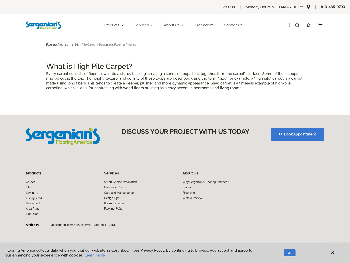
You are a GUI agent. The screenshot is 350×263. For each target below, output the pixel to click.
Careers (187, 187)
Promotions (204, 25)
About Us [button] (172, 25)
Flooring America (57, 44)
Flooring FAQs (113, 208)
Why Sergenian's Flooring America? (205, 182)
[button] (297, 25)
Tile (28, 187)
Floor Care (32, 213)
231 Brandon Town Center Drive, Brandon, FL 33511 (83, 224)
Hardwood (33, 203)
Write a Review (192, 198)
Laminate (32, 192)
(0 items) (320, 25)
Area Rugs (32, 208)
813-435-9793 (333, 7)
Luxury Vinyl (34, 198)
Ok (290, 252)
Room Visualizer (114, 203)
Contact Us (233, 25)
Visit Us (228, 7)
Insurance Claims (115, 187)
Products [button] (111, 25)
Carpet (30, 182)
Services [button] (141, 25)
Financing (188, 192)
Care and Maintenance (118, 192)
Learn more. (95, 255)
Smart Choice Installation (120, 182)
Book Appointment (300, 134)
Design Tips (111, 198)
